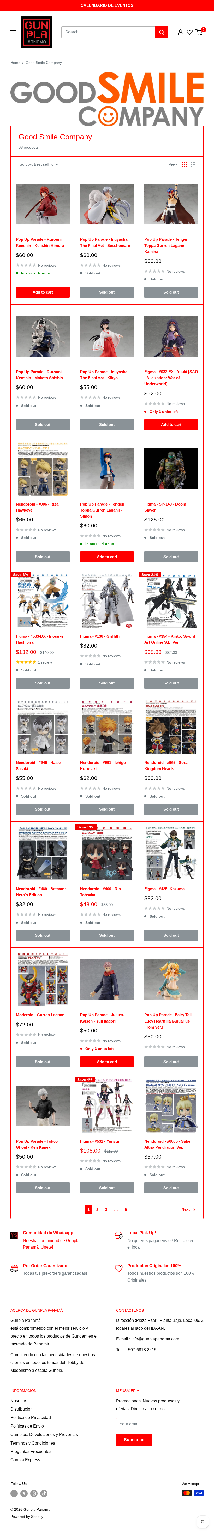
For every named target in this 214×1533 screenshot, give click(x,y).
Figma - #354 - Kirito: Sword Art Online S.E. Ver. (169, 639)
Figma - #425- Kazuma (164, 888)
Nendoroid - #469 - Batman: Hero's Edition (41, 891)
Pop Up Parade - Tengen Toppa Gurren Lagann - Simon (102, 510)
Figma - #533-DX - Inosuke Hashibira (39, 639)
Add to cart (43, 292)
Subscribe (134, 1439)
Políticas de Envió (27, 1426)
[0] (199, 32)
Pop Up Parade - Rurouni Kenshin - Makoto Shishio (39, 374)
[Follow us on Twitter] (24, 1493)
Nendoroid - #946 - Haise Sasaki (38, 765)
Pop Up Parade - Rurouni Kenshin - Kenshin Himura (40, 242)
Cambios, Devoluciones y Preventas (44, 1434)
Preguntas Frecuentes (30, 1451)
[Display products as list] (193, 164)
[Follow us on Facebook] (14, 1493)
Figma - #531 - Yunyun (100, 1141)
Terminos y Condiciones (32, 1443)
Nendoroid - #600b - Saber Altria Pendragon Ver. (168, 1144)
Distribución (21, 1409)
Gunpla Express (25, 1460)
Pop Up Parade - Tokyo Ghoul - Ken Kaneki (37, 1144)
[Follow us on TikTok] (43, 1493)
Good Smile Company (44, 62)
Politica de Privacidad (30, 1417)
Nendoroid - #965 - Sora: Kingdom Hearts (166, 765)
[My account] (180, 32)
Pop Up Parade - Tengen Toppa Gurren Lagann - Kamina (166, 245)
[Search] (161, 32)
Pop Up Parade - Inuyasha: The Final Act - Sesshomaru (105, 242)
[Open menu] (13, 32)
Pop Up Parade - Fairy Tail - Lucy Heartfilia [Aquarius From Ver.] (169, 1021)
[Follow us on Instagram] (34, 1493)
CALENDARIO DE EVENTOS (107, 5)
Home (15, 62)
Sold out (107, 292)
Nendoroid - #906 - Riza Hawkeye (37, 507)
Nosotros (18, 1401)
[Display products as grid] (184, 164)
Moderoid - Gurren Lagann (40, 1015)
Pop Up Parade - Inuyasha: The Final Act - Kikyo (104, 374)
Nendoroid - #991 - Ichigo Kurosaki (103, 765)
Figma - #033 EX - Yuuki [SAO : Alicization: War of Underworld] (171, 377)
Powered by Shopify (26, 1516)
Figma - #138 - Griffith (100, 636)
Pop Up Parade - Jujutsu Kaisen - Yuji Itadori (102, 1018)
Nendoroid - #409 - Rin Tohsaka (100, 891)
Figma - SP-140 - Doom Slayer (165, 507)
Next (185, 1209)
